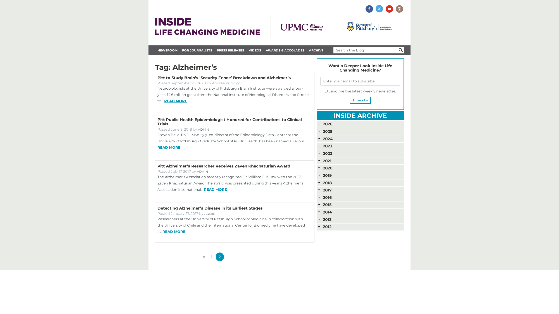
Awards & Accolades (285, 50)
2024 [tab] (328, 139)
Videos (255, 50)
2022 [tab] (327, 153)
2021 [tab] (327, 161)
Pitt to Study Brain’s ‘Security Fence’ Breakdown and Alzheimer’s (224, 77)
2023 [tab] (327, 146)
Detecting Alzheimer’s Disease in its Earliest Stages (210, 208)
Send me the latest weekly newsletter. (362, 91)
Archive (316, 50)
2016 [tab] (327, 197)
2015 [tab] (327, 204)
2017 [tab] (327, 190)
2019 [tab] (327, 175)
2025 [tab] (327, 131)
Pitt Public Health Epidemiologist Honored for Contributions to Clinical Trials (229, 121)
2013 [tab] (327, 219)
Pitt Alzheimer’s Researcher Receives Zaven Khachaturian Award (223, 166)
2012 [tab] (327, 226)
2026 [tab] (327, 124)
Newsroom (167, 50)
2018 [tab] (327, 183)
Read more (175, 101)
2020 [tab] (328, 168)
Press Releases (230, 50)
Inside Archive (360, 115)
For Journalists (197, 50)
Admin (203, 129)
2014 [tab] (327, 212)
